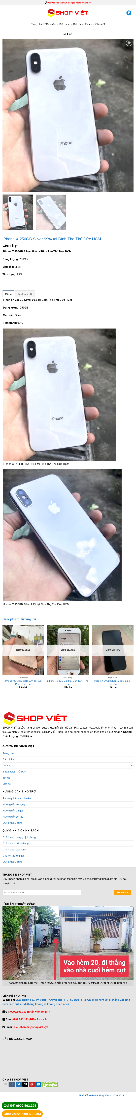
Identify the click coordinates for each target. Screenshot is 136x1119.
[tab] (8, 293)
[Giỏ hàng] (129, 13)
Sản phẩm (50, 24)
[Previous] (9, 115)
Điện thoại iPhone (82, 24)
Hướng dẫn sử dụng (14, 804)
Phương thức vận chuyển (17, 798)
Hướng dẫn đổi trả (13, 816)
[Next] (127, 115)
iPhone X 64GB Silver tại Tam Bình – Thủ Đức (113, 682)
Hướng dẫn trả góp (13, 810)
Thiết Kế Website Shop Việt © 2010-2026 (101, 1095)
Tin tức (6, 777)
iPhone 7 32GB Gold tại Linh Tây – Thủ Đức (68, 682)
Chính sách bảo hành (14, 849)
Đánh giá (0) (25, 294)
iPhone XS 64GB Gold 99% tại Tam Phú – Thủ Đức (23, 682)
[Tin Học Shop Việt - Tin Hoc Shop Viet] (68, 12)
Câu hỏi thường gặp (13, 855)
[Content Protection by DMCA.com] (50, 1084)
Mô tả (8, 294)
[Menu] (4, 13)
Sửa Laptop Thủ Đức (14, 771)
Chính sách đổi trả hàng (16, 843)
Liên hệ (7, 783)
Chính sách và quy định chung (19, 837)
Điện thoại (64, 24)
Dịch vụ (7, 765)
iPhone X (100, 24)
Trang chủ (36, 24)
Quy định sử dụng (12, 822)
